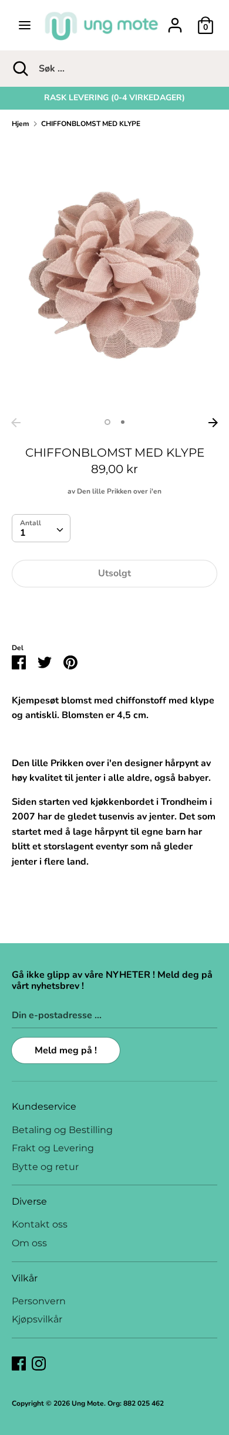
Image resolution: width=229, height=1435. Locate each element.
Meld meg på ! (66, 1050)
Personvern (39, 1301)
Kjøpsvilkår (37, 1319)
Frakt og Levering (53, 1148)
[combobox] (41, 528)
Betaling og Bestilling (62, 1129)
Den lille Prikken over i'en (119, 491)
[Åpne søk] (19, 68)
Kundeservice (44, 1106)
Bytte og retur (45, 1166)
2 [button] (122, 422)
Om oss (29, 1243)
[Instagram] (39, 1362)
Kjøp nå (114, 609)
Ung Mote (88, 1403)
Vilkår (25, 1278)
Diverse (29, 1201)
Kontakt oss (40, 1224)
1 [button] (107, 422)
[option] (114, 98)
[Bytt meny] (25, 25)
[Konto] (175, 20)
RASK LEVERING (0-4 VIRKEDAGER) (114, 97)
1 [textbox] (23, 532)
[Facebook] (19, 1362)
